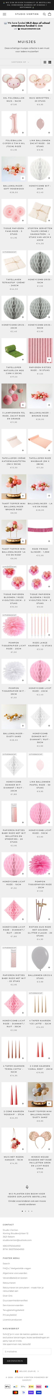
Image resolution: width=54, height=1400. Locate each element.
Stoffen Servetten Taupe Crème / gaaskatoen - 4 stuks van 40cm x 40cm (40, 234)
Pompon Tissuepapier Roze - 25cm (40, 884)
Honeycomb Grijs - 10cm (40, 280)
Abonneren (15, 1361)
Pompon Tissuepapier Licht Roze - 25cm (14, 646)
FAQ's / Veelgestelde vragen (17, 1268)
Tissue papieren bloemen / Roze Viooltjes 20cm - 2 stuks (13, 598)
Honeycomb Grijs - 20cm (14, 326)
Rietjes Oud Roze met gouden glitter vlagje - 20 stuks (40, 931)
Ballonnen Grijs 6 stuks (40, 976)
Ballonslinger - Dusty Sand (13, 734)
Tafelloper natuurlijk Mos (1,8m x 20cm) (14, 370)
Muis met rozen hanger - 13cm (14, 1158)
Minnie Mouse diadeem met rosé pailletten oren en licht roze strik (40, 1163)
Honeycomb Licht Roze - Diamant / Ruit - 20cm (14, 930)
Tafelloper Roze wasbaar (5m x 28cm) (40, 461)
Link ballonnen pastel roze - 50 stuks (40, 785)
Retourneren (9, 1283)
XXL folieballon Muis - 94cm (13, 99)
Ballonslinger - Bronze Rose (40, 414)
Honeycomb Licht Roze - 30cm (40, 831)
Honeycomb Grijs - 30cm (40, 326)
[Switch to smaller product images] (50, 62)
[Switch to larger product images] (45, 62)
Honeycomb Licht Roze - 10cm (14, 883)
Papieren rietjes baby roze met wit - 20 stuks (14, 978)
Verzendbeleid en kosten (15, 1278)
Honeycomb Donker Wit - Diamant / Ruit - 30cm (40, 737)
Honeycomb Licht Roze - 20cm (40, 689)
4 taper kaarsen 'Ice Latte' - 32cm (40, 1022)
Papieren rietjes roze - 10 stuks (40, 368)
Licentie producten (12, 1319)
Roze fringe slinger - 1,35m (40, 550)
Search (6, 1263)
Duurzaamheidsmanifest (15, 1300)
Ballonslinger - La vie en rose (40, 505)
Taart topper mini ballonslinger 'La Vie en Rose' (14, 552)
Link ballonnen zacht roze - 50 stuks (40, 143)
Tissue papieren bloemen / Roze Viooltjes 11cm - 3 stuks (40, 598)
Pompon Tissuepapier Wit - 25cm (14, 691)
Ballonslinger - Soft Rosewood (13, 187)
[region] (27, 1195)
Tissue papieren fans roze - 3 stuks (14, 231)
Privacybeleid (9, 1315)
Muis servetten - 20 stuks (40, 99)
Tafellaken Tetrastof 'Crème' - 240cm (14, 282)
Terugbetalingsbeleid (13, 1310)
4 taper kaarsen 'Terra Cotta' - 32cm (14, 1069)
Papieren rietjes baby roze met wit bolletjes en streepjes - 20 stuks (14, 836)
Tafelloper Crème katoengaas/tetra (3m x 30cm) (14, 461)
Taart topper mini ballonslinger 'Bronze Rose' (14, 506)
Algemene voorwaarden (15, 1273)
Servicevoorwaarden (13, 1305)
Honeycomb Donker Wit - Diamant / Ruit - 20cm (14, 786)
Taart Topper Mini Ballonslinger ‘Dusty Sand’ (40, 1114)
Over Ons (7, 1295)
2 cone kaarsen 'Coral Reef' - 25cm (40, 1067)
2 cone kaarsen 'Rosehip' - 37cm (14, 1112)
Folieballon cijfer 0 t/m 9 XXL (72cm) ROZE (14, 143)
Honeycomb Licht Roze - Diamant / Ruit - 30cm (14, 1024)
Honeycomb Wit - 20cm (40, 187)
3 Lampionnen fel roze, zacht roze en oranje (13, 416)
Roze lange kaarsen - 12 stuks (40, 644)
